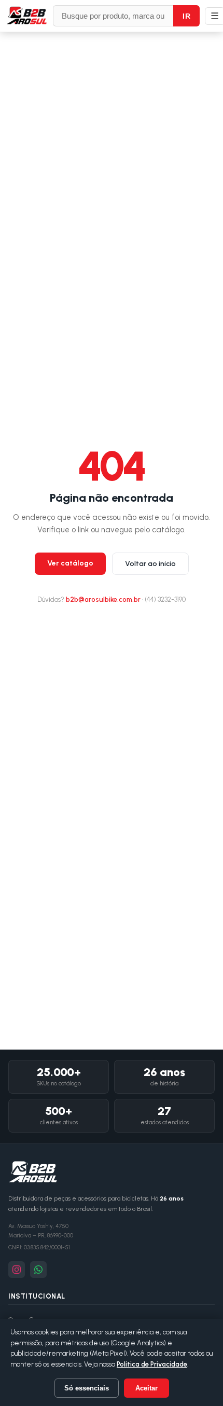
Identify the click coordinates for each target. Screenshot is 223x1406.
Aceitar (146, 1388)
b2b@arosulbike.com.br (103, 599)
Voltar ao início (150, 563)
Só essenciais (86, 1388)
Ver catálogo (70, 563)
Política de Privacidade (152, 1364)
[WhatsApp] (38, 1269)
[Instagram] (16, 1269)
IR (186, 16)
